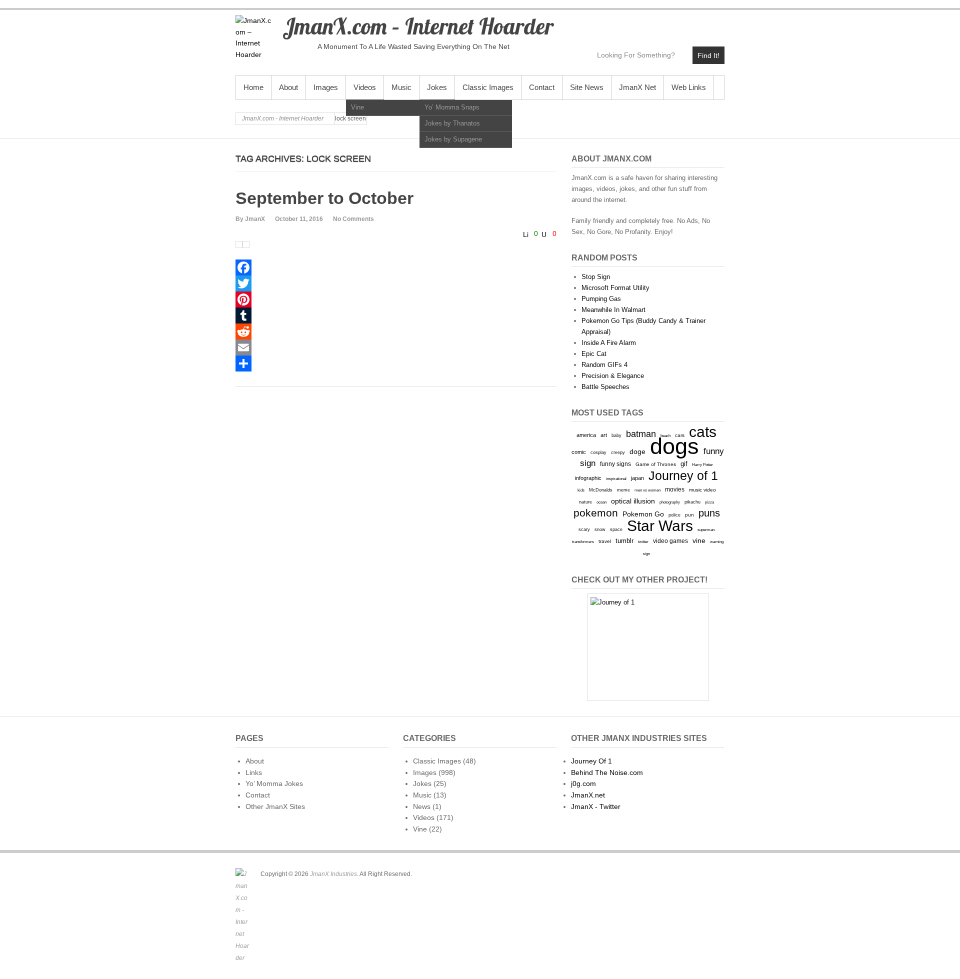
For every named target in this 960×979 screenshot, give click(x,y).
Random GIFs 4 (605, 364)
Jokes (437, 87)
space (616, 529)
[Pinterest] (396, 300)
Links (254, 772)
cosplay (598, 452)
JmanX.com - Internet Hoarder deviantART (694, 23)
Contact (541, 87)
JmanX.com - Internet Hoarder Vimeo (673, 23)
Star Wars (660, 526)
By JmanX (250, 219)
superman (706, 529)
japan (637, 478)
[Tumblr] (396, 316)
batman (641, 434)
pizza (709, 502)
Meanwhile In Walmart (614, 310)
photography (670, 502)
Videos (365, 87)
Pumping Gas (601, 298)
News (421, 806)
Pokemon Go (643, 514)
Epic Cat (594, 354)
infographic (588, 478)
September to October (325, 198)
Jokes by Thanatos (452, 123)
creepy (618, 452)
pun (689, 515)
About (288, 87)
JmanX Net (637, 87)
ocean (601, 502)
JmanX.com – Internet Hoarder (418, 26)
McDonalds (600, 489)
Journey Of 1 (591, 761)
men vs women (647, 490)
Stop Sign (596, 276)
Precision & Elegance (613, 376)
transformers (583, 541)
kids (581, 490)
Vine (357, 107)
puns (709, 513)
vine (699, 540)
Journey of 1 (683, 475)
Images (326, 87)
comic (579, 452)
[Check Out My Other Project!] (648, 647)
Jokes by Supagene (453, 139)
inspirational (616, 478)
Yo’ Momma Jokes (274, 784)
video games (670, 541)
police (674, 515)
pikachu (692, 502)
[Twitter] (396, 284)
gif (684, 464)
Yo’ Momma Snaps (452, 107)
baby (617, 435)
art (603, 435)
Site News (587, 87)
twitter (643, 542)
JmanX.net (588, 795)
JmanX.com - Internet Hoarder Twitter (630, 23)
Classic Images (488, 87)
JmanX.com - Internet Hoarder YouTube (652, 23)
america (586, 435)
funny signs (615, 464)
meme (623, 489)
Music (402, 87)
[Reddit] (396, 332)
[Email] (396, 348)
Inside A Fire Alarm (609, 342)
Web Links (689, 87)
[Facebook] (396, 268)
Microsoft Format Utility (616, 288)
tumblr (625, 540)
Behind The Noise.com (607, 772)
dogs (674, 446)
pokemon (596, 513)
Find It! (709, 56)
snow (600, 529)
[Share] (396, 364)
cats (702, 432)
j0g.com (583, 784)
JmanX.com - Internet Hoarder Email (716, 23)
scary (584, 529)
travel (604, 541)
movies (674, 489)
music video (702, 489)
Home (254, 87)
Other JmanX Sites (275, 806)
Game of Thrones (656, 464)
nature (585, 502)
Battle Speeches (606, 386)
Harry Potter (702, 464)
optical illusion (633, 501)
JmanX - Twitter (595, 806)
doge (638, 452)
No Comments (353, 219)
